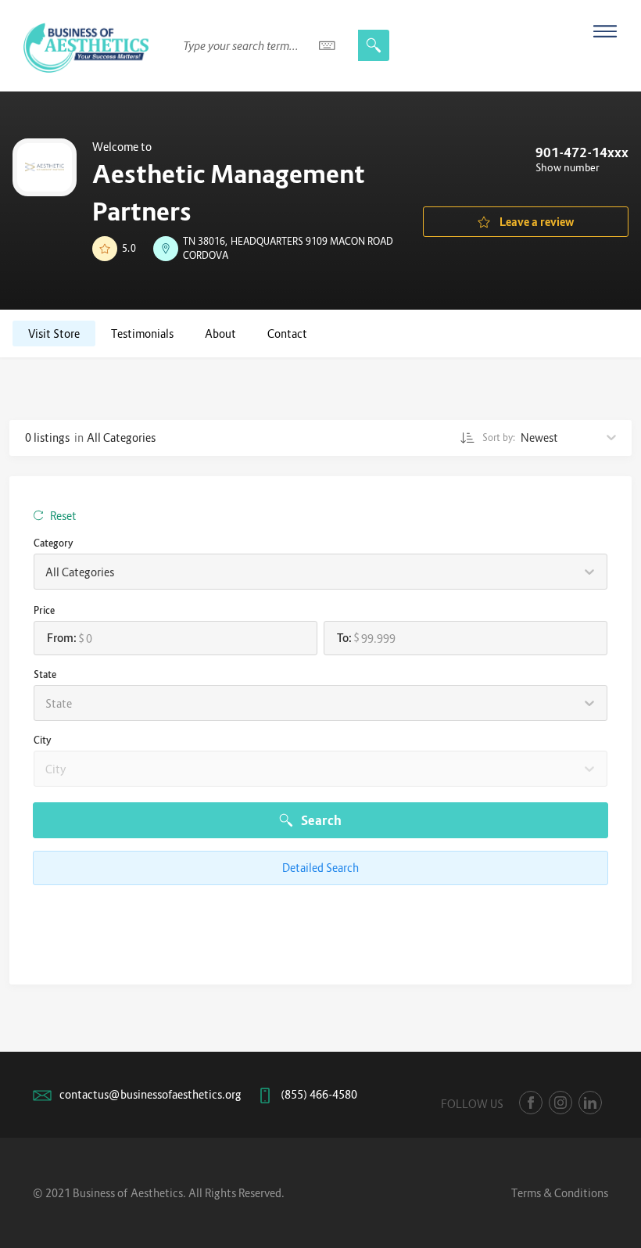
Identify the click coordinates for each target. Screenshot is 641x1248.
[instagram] (560, 1102)
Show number (567, 167)
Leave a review (537, 221)
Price (44, 610)
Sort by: (499, 437)
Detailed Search (320, 867)
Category (53, 543)
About (220, 333)
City (43, 740)
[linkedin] (590, 1102)
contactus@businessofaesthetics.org (150, 1094)
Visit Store (54, 333)
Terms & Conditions (559, 1193)
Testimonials (142, 333)
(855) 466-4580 (319, 1094)
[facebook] (531, 1102)
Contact (287, 333)
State (45, 674)
